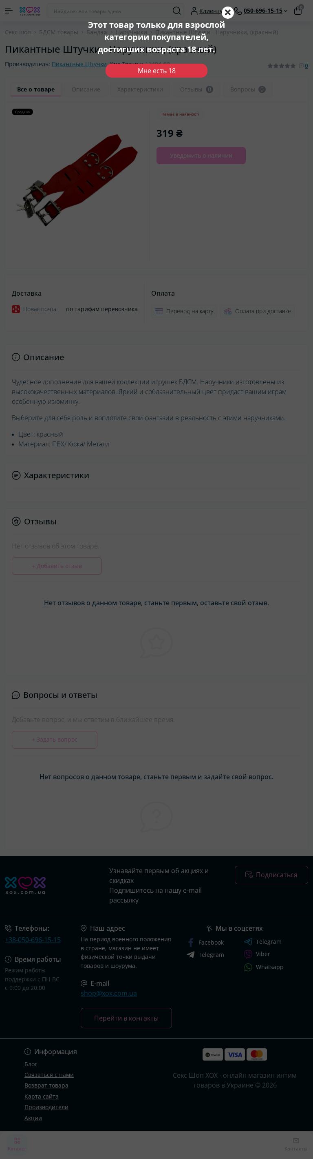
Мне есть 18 (157, 70)
